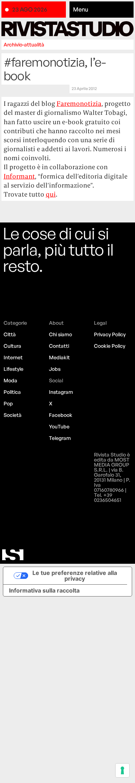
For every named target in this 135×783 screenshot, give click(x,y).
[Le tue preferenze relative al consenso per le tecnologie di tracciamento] (122, 770)
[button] (101, 9)
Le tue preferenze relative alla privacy (74, 575)
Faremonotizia (79, 103)
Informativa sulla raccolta (44, 590)
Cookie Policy (109, 346)
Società (13, 415)
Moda (10, 380)
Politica (12, 392)
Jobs (54, 369)
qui (51, 194)
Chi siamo (60, 334)
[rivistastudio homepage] (67, 28)
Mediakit (59, 357)
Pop (8, 403)
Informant (19, 176)
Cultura (12, 346)
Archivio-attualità (24, 44)
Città (10, 334)
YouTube (59, 426)
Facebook (60, 415)
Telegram (60, 438)
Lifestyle (13, 369)
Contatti (59, 346)
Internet (13, 357)
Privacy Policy (110, 334)
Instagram (61, 392)
